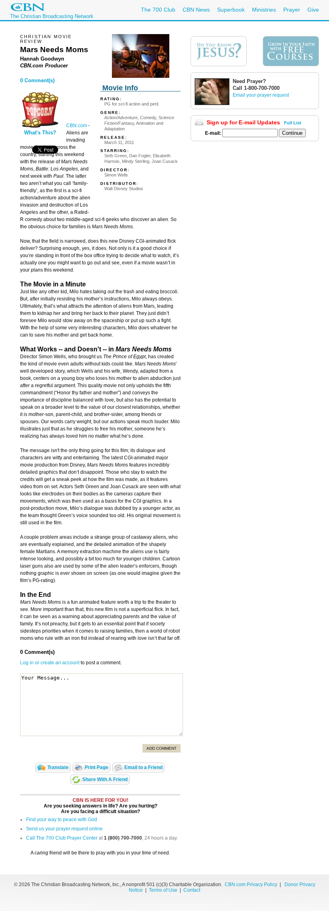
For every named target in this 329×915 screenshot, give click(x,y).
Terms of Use (164, 890)
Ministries (264, 9)
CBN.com (76, 125)
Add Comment (161, 748)
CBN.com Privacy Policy (251, 884)
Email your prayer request (261, 95)
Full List (292, 122)
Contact (191, 890)
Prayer (291, 9)
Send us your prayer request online (64, 829)
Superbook (231, 9)
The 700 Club (158, 9)
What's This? (40, 133)
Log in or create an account (49, 662)
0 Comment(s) (37, 80)
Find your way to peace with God (61, 819)
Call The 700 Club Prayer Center (61, 838)
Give (313, 9)
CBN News (196, 9)
